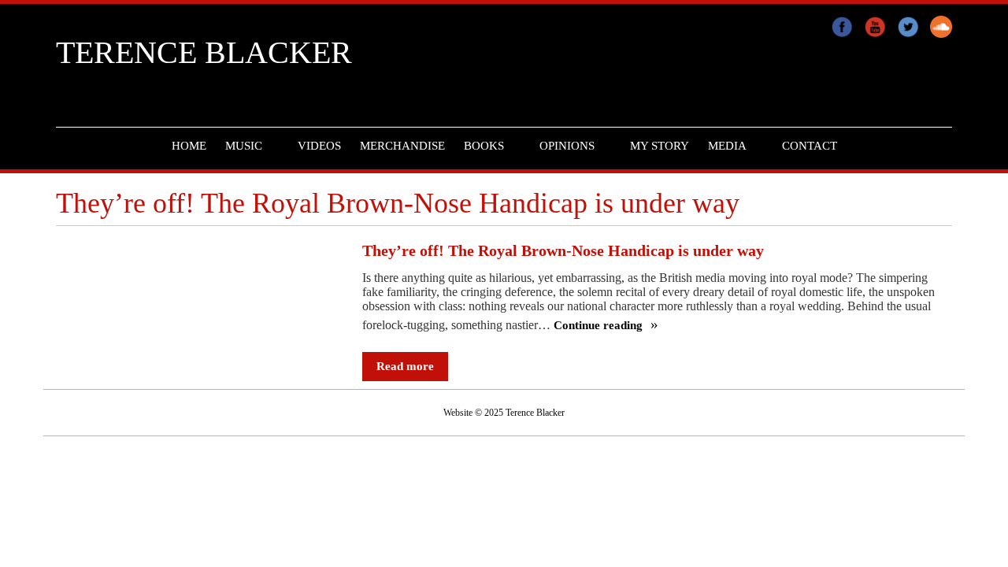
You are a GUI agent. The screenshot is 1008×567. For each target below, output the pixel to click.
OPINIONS (567, 145)
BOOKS (484, 145)
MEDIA (727, 145)
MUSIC (243, 145)
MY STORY (659, 145)
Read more (405, 366)
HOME (189, 145)
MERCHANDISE (402, 145)
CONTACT (809, 145)
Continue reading (600, 325)
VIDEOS (319, 145)
